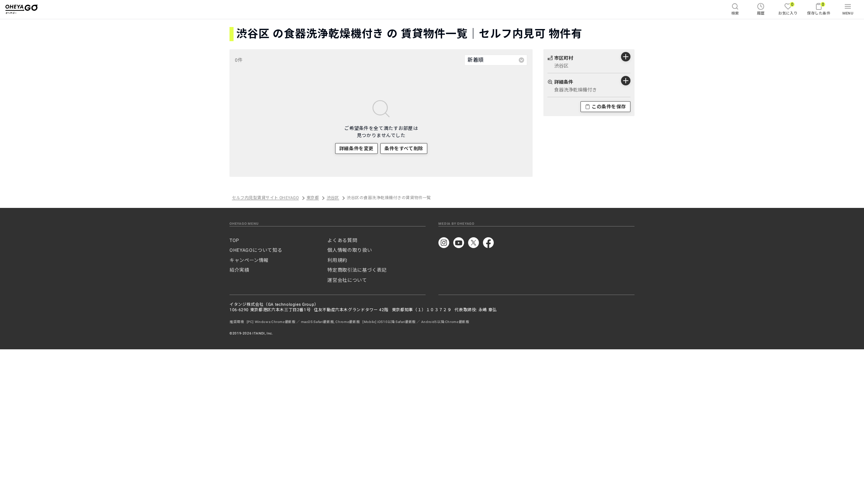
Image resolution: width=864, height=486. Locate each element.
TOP (234, 240)
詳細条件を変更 (356, 148)
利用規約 (337, 260)
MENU (848, 13)
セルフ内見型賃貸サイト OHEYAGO (265, 198)
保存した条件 (818, 8)
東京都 (312, 198)
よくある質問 (342, 240)
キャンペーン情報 (249, 260)
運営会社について (347, 280)
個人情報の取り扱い (349, 250)
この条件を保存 (609, 106)
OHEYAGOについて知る (256, 250)
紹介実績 (239, 270)
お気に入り (788, 8)
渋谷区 (333, 198)
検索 (735, 13)
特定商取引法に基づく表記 (357, 270)
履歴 (761, 13)
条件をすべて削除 (403, 148)
